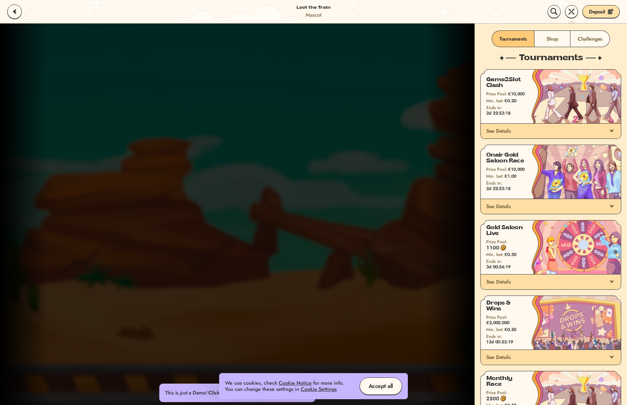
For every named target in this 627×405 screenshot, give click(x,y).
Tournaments (513, 38)
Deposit (597, 11)
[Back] (14, 11)
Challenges (590, 38)
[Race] (571, 11)
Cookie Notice (295, 383)
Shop (552, 38)
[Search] (554, 11)
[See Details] (611, 131)
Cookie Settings (319, 389)
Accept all (381, 386)
